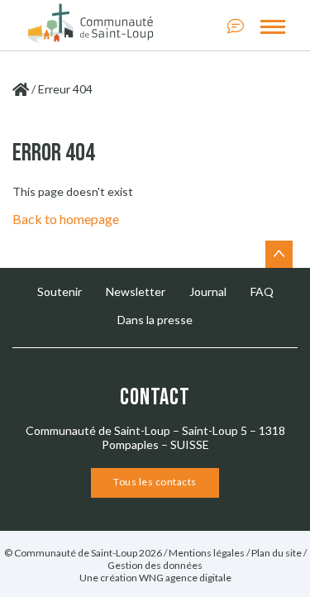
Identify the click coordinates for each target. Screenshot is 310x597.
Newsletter (135, 291)
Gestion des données (155, 565)
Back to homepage (65, 219)
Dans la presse (155, 320)
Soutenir (59, 291)
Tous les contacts (155, 481)
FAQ (262, 291)
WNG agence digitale (185, 577)
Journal (208, 291)
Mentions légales (207, 553)
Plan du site (276, 553)
